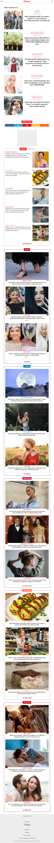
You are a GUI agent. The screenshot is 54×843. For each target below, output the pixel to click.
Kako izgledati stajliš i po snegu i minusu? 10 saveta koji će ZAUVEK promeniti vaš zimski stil (37, 18)
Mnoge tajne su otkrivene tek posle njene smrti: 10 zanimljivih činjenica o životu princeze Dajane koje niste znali (17, 210)
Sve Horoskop (27, 474)
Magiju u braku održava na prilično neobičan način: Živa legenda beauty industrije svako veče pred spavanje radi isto (27, 546)
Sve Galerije (27, 361)
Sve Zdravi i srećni (27, 698)
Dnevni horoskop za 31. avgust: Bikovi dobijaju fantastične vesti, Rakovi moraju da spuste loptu (27, 434)
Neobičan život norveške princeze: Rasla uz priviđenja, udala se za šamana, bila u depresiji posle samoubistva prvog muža (18, 155)
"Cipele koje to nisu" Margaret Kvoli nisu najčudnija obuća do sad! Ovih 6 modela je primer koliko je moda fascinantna (27, 283)
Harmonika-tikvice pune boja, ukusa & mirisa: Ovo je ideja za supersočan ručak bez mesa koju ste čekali (18, 173)
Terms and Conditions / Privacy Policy (27, 838)
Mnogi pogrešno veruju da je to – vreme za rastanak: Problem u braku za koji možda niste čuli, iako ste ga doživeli (27, 770)
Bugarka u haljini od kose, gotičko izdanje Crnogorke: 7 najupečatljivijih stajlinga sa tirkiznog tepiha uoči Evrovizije (27, 317)
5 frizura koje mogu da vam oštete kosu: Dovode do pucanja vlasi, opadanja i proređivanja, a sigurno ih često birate (27, 580)
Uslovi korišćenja (27, 835)
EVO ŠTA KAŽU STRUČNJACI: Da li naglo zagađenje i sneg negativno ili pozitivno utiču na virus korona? (37, 62)
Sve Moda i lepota (27, 586)
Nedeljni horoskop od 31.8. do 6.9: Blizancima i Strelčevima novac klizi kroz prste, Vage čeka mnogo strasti (27, 468)
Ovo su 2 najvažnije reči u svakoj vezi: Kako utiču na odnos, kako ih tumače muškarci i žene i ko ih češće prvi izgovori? (27, 804)
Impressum (27, 829)
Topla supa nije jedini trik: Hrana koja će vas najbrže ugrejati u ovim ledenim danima (37, 104)
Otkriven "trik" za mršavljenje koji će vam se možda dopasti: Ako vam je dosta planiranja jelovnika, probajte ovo (18, 228)
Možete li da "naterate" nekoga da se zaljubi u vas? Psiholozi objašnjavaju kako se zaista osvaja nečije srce (27, 736)
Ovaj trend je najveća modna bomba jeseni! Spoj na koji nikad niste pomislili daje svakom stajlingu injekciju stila (18, 192)
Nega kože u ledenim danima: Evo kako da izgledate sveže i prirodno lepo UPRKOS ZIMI (37, 83)
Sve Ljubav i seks (27, 810)
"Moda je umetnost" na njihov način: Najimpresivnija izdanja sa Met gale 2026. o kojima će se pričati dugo (27, 354)
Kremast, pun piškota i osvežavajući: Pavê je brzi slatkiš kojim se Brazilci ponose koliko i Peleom (27, 692)
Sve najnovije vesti (27, 243)
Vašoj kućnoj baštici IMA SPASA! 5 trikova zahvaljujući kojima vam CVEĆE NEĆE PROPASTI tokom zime (37, 41)
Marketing (27, 832)
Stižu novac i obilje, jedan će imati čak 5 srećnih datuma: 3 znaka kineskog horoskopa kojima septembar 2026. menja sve (27, 399)
